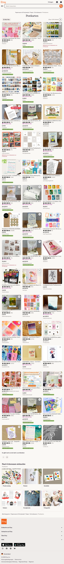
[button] (6, 554)
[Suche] (61, 6)
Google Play (19, 544)
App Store (7, 544)
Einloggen (50, 2)
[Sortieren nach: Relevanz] (60, 19)
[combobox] (31, 6)
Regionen (31, 561)
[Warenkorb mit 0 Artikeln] (61, 2)
